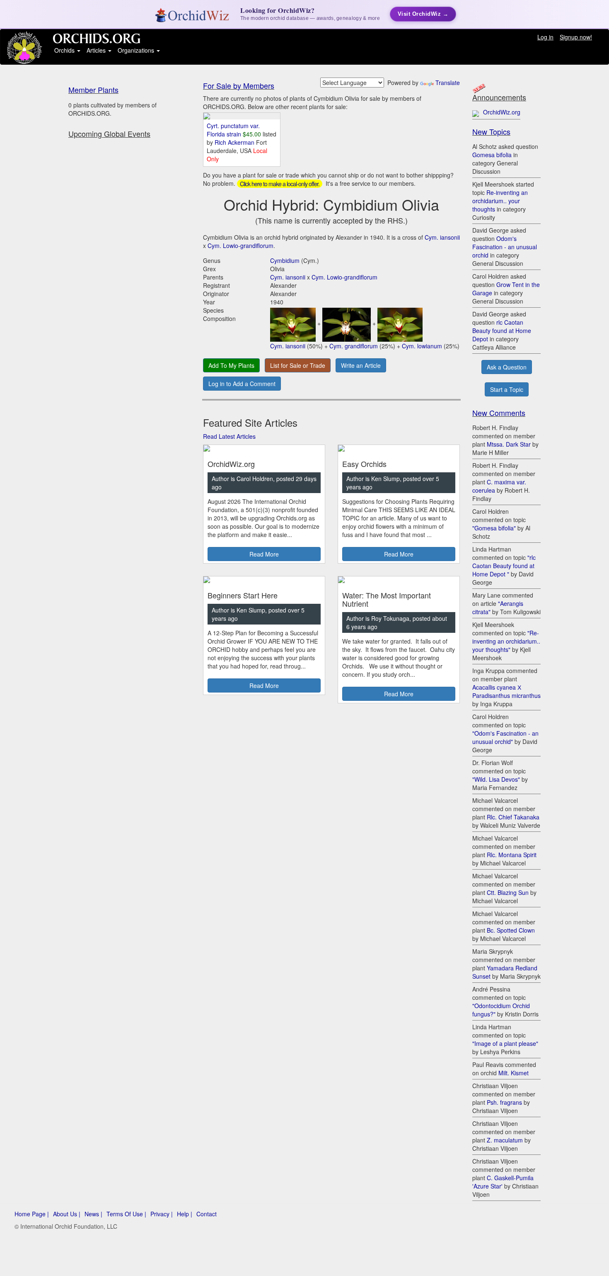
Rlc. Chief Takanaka (513, 817)
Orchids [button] (65, 50)
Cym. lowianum (422, 346)
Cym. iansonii (442, 237)
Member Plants (93, 89)
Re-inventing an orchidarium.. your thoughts (500, 200)
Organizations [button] (137, 50)
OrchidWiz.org (501, 112)
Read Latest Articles (229, 436)
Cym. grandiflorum (353, 346)
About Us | (66, 1214)
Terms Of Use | (126, 1214)
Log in (545, 37)
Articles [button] (97, 50)
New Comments (498, 412)
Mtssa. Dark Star (509, 444)
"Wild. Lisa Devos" (496, 779)
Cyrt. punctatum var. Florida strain (233, 130)
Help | (184, 1214)
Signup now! (576, 37)
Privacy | (161, 1214)
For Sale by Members (238, 85)
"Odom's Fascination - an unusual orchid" (505, 737)
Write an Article (361, 365)
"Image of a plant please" (505, 1043)
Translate (447, 82)
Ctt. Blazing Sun (508, 892)
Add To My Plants (231, 365)
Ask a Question (507, 367)
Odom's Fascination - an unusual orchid (504, 246)
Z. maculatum (505, 1140)
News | (93, 1214)
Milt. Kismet (513, 1073)
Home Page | (32, 1214)
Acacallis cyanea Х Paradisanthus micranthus (506, 691)
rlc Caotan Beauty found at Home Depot (501, 330)
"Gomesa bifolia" (494, 528)
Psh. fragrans (504, 1102)
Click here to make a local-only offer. (279, 184)
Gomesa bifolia (492, 155)
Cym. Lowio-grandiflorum (240, 245)
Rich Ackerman (235, 142)
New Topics (491, 131)
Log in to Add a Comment (242, 383)
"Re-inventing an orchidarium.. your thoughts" (506, 641)
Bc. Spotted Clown (511, 930)
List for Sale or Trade (297, 365)
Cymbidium (285, 260)
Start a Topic (506, 389)
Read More (264, 554)
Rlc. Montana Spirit (511, 855)
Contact (206, 1214)
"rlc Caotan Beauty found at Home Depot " (504, 565)
